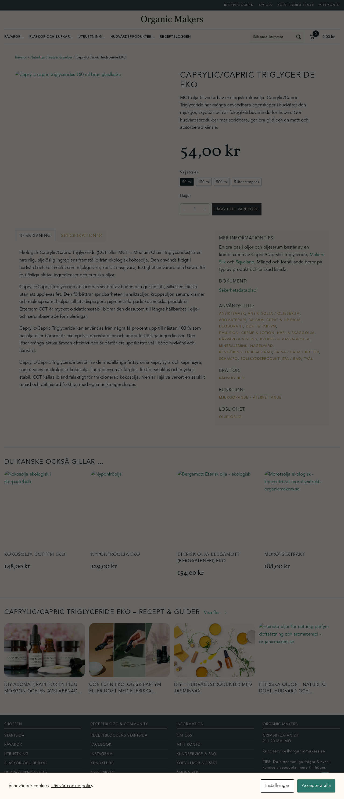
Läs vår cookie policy (72, 786)
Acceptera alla (316, 785)
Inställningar (277, 785)
